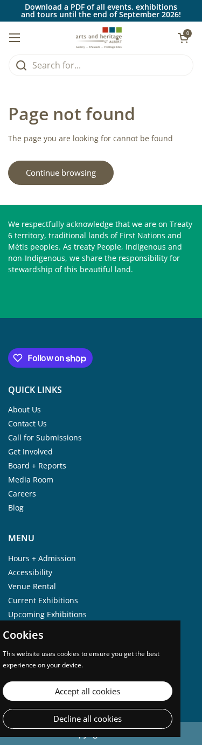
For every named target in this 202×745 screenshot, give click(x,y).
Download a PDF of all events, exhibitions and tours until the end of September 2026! (101, 10)
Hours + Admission (42, 558)
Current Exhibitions (43, 600)
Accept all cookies (87, 691)
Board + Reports (37, 465)
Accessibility (30, 572)
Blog (16, 507)
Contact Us (27, 423)
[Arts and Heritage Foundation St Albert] (98, 38)
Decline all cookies (87, 718)
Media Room (30, 479)
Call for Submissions (45, 437)
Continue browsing (61, 172)
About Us (24, 409)
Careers (22, 493)
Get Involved (30, 451)
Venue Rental (32, 586)
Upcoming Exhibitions (47, 614)
